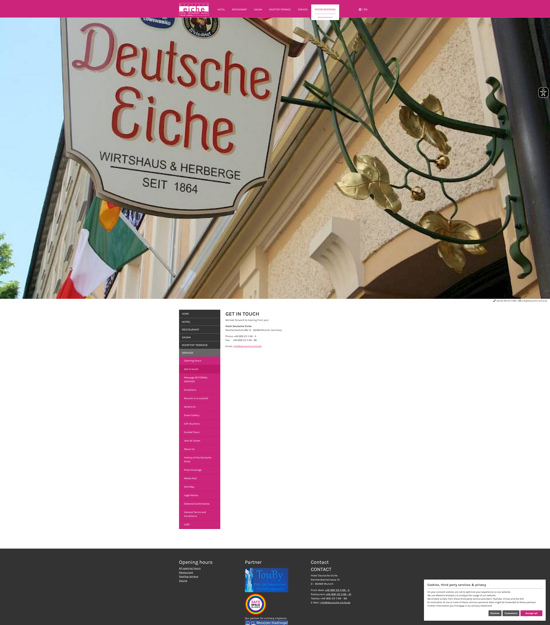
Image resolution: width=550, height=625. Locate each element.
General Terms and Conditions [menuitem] (195, 514)
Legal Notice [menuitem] (191, 495)
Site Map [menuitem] (189, 486)
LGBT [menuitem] (187, 524)
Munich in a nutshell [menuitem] (196, 398)
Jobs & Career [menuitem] (192, 440)
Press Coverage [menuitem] (193, 469)
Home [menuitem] (185, 313)
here (461, 605)
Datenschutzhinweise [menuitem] (196, 503)
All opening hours (190, 568)
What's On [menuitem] (190, 406)
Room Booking (325, 9)
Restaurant (186, 572)
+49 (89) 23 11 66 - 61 (338, 594)
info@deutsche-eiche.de (534, 300)
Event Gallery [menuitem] (191, 415)
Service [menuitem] (303, 9)
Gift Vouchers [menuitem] (192, 423)
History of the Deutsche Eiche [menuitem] (197, 459)
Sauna (183, 580)
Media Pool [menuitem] (190, 478)
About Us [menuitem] (189, 449)
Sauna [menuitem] (258, 9)
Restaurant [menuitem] (239, 9)
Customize (511, 613)
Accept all (531, 613)
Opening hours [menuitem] (192, 360)
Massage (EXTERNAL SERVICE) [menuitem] (196, 379)
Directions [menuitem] (190, 389)
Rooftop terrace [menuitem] (280, 9)
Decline (494, 613)
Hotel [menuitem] (221, 9)
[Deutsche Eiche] (194, 9)
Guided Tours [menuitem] (192, 432)
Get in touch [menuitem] (191, 369)
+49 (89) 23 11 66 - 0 (337, 590)
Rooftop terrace (188, 576)
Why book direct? (325, 17)
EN (365, 9)
